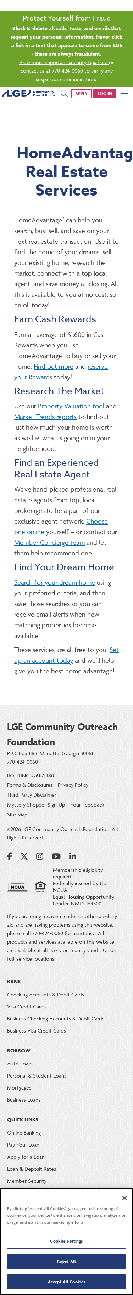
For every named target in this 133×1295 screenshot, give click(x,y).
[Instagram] (39, 856)
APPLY (81, 93)
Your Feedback (87, 804)
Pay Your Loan (23, 1144)
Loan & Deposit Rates (31, 1168)
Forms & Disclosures (29, 784)
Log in (105, 93)
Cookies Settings (66, 1241)
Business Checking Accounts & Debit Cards (55, 1018)
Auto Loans (20, 1063)
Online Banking (24, 1132)
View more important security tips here (64, 62)
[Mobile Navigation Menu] (124, 94)
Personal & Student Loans (36, 1075)
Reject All (66, 1261)
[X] (24, 856)
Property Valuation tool (71, 406)
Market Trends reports (45, 416)
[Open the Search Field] (64, 93)
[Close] (124, 1198)
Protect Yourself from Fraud (67, 18)
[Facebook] (9, 856)
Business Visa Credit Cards (36, 1030)
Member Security (26, 1180)
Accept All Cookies (66, 1281)
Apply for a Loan (26, 1156)
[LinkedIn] (72, 856)
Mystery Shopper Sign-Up (36, 804)
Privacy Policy (73, 784)
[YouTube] (56, 856)
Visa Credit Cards (26, 1006)
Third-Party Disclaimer (31, 794)
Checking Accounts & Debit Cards (45, 994)
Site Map (17, 814)
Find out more (53, 366)
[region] (66, 1241)
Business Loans (23, 1099)
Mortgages (19, 1087)
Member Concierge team (49, 542)
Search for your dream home (54, 582)
